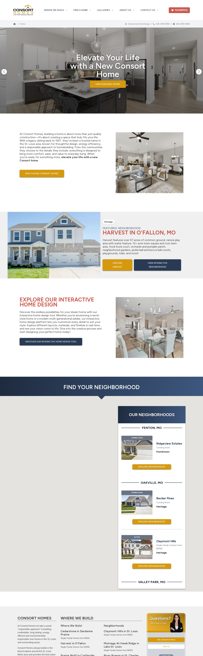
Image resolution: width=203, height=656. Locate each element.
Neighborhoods (114, 625)
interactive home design (34, 315)
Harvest (73, 643)
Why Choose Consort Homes (41, 173)
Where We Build (71, 625)
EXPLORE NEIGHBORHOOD (151, 467)
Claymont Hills (121, 631)
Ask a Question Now (166, 639)
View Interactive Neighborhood (157, 265)
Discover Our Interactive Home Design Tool (51, 341)
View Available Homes (101, 84)
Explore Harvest (117, 265)
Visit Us (166, 646)
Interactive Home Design (139, 24)
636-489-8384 (163, 24)
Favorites (181, 10)
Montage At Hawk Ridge (121, 645)
